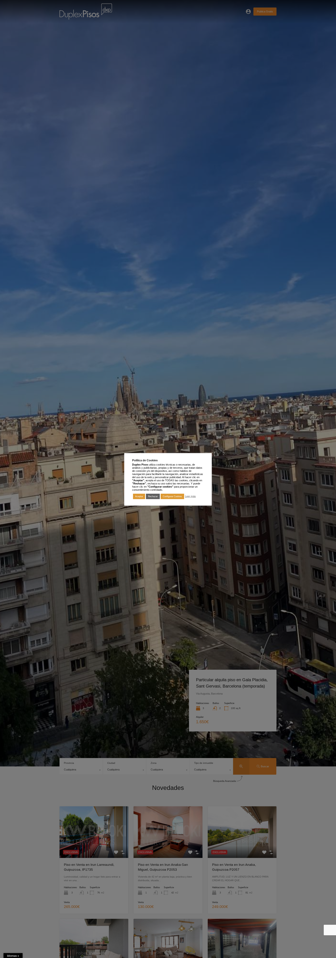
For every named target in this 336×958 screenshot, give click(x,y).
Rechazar (153, 496)
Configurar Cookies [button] (172, 496)
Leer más (190, 496)
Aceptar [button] (139, 496)
